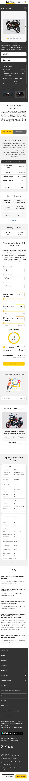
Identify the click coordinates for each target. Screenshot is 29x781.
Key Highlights (18, 131)
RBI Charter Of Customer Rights (10, 711)
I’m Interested (14, 363)
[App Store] (18, 733)
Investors (4, 685)
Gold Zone (4, 660)
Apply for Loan (21, 776)
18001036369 (5, 740)
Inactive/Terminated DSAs (6, 767)
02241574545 (14, 742)
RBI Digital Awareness (7, 706)
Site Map (3, 762)
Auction (20, 721)
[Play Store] (6, 733)
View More (13, 126)
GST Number (4, 727)
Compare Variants (6, 131)
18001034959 (5, 738)
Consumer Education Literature (7, 766)
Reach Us (3, 769)
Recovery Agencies (18, 767)
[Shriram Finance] (10, 2)
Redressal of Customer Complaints (11, 690)
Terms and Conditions (5, 761)
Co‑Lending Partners (16, 727)
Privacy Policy (15, 761)
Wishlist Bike (9, 776)
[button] (7, 38)
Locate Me (22, 398)
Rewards (3, 695)
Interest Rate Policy (11, 762)
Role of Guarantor (6, 716)
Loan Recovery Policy (5, 764)
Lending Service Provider (8, 721)
